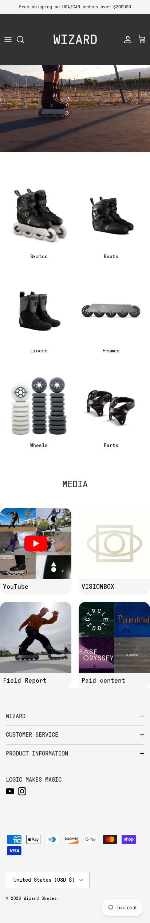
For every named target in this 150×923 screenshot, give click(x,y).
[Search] (24, 39)
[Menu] (8, 39)
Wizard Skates (40, 898)
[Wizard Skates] (75, 39)
